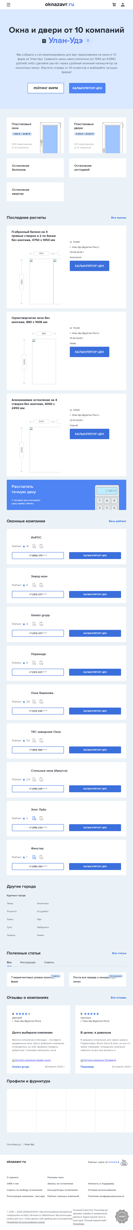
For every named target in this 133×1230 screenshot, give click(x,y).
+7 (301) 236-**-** (38, 710)
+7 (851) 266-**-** (38, 749)
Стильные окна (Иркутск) (49, 770)
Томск (10, 919)
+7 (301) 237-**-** (38, 594)
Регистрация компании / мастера (26, 1196)
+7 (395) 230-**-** (38, 827)
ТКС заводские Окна (46, 731)
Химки (40, 935)
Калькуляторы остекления (62, 1190)
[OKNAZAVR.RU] (59, 5)
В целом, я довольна (96, 1032)
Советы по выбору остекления (24, 1190)
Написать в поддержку (101, 1183)
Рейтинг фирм (46, 88)
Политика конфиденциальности (106, 1196)
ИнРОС (36, 537)
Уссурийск (42, 911)
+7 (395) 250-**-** (38, 866)
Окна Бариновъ (42, 692)
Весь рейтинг (117, 521)
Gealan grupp (40, 615)
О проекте (13, 1177)
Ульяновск (43, 903)
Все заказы (118, 217)
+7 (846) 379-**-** (38, 555)
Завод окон (39, 576)
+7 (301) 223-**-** (38, 672)
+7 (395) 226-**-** (38, 788)
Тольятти (12, 911)
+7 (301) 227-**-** (38, 633)
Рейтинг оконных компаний (63, 1196)
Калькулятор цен (87, 88)
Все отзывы (118, 997)
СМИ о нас (13, 1183)
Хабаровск (43, 927)
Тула (9, 927)
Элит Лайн (38, 809)
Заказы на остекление (60, 1183)
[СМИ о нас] (122, 1222)
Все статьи (119, 953)
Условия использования (102, 1190)
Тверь (10, 903)
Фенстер (37, 848)
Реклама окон (55, 1177)
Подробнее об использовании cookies (26, 1222)
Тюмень (11, 935)
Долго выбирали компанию (32, 1032)
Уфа (39, 919)
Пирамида (38, 654)
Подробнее (78, 1224)
